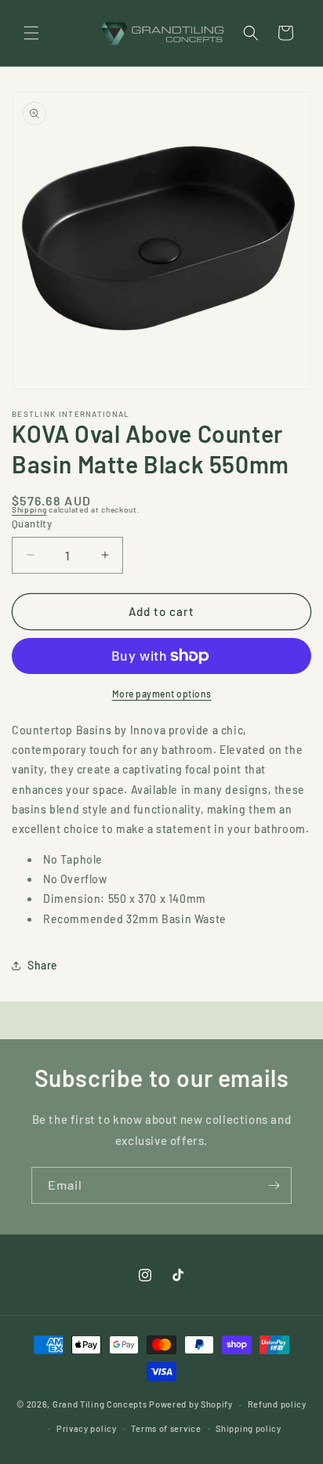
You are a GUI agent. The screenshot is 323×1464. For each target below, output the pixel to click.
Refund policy (277, 1404)
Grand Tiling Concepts (101, 1404)
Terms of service (166, 1428)
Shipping (29, 509)
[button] (31, 33)
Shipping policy (248, 1428)
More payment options (162, 693)
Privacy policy (86, 1428)
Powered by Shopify (191, 1404)
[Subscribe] (273, 1185)
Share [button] (42, 965)
